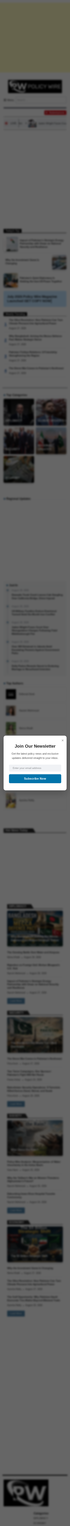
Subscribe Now (35, 778)
